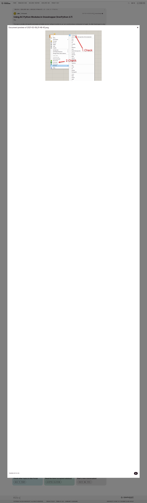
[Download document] (136, 473)
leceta (11, 473)
